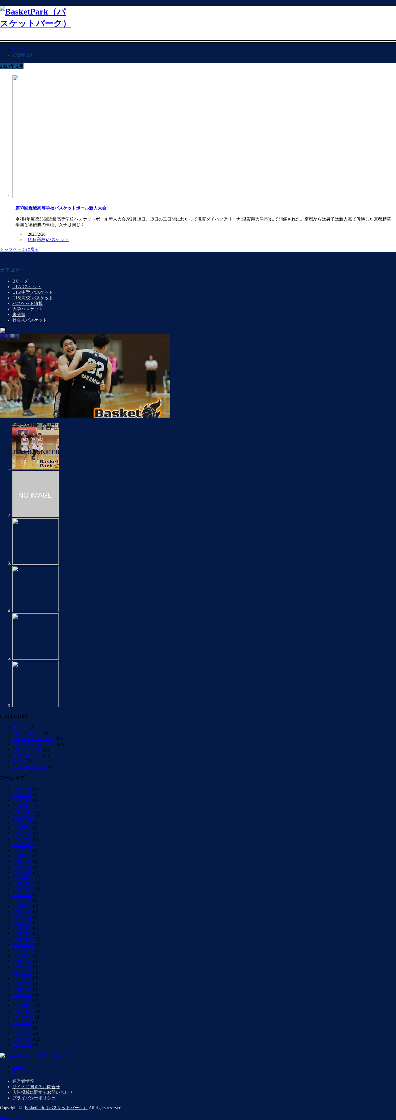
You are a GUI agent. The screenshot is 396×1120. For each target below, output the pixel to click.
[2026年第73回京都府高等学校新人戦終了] (35, 468)
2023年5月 (22, 917)
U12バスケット (26, 286)
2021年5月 (22, 1044)
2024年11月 (23, 844)
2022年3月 (22, 989)
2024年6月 (22, 855)
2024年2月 (22, 867)
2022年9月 (22, 956)
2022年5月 (22, 978)
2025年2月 (22, 833)
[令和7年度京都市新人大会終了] (35, 706)
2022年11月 (23, 944)
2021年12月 (23, 1006)
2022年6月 (22, 972)
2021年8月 (22, 1028)
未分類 (18, 314)
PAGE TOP (10, 1117)
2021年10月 (23, 1017)
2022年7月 (22, 967)
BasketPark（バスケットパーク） (56, 1107)
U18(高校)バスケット (48, 239)
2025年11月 (23, 811)
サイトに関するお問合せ (36, 1086)
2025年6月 (22, 822)
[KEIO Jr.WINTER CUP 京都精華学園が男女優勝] (35, 563)
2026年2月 (22, 794)
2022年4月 (22, 983)
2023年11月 (23, 883)
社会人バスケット (29, 320)
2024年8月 (22, 850)
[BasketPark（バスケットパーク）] (35, 23)
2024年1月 (22, 872)
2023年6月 (22, 911)
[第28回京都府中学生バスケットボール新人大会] (35, 515)
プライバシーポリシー (34, 1098)
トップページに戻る (19, 249)
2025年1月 (22, 839)
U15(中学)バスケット (32, 292)
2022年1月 (22, 1000)
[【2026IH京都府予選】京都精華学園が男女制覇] (85, 416)
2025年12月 (23, 805)
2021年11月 (23, 1011)
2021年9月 (22, 1022)
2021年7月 (22, 1033)
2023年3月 (22, 922)
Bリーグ (20, 281)
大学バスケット (27, 309)
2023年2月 (22, 928)
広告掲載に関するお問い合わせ (42, 1092)
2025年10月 (23, 817)
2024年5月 (22, 861)
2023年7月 (22, 905)
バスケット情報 (27, 303)
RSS (16, 1071)
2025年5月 (22, 828)
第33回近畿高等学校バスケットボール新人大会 (60, 208)
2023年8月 (22, 900)
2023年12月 (23, 878)
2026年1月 (22, 800)
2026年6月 (22, 789)
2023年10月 (23, 889)
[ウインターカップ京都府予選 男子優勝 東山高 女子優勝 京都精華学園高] (35, 658)
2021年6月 (22, 1039)
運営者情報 (23, 1081)
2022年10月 (23, 950)
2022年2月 (22, 994)
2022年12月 (23, 939)
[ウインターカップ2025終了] (35, 610)
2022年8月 (22, 961)
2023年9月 (22, 894)
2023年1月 (22, 933)
